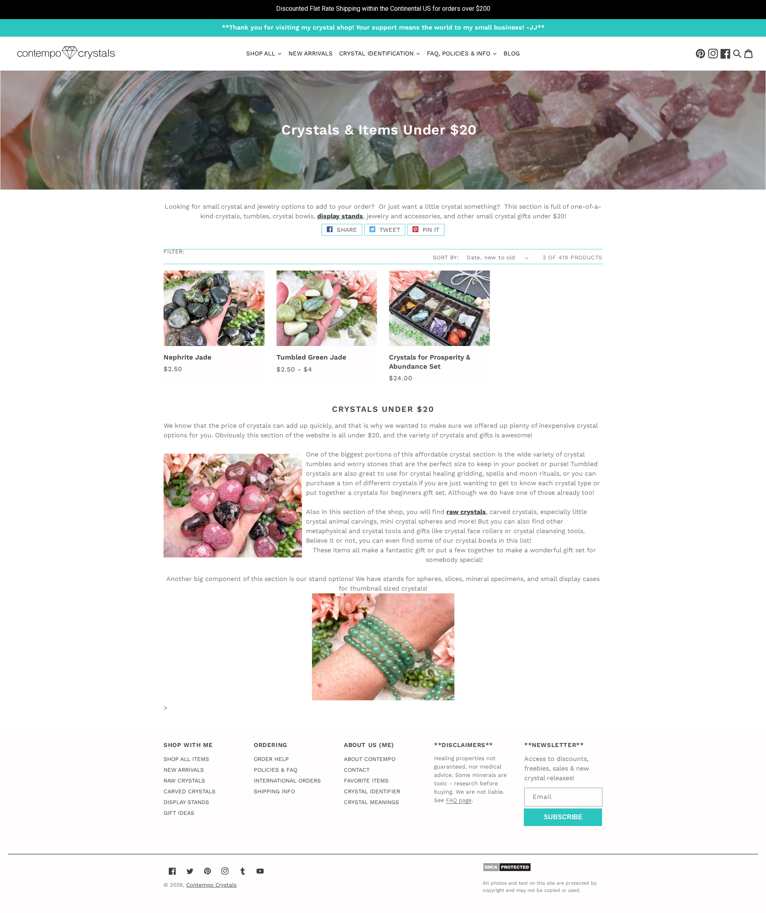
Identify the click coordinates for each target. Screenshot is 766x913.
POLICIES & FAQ (275, 770)
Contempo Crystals (211, 885)
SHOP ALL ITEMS (186, 759)
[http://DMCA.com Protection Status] (507, 869)
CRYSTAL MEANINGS (371, 802)
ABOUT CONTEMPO (369, 759)
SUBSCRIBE (563, 817)
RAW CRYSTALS (184, 780)
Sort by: (446, 257)
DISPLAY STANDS (186, 802)
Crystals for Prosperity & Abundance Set (429, 361)
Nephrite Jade (187, 357)
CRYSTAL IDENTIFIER (372, 791)
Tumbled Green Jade (311, 357)
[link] (383, 9)
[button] (737, 53)
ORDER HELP (271, 759)
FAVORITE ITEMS (366, 780)
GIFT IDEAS (179, 813)
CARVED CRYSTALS (189, 791)
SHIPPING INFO (274, 791)
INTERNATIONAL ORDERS (287, 780)
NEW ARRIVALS (184, 770)
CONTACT (356, 770)
